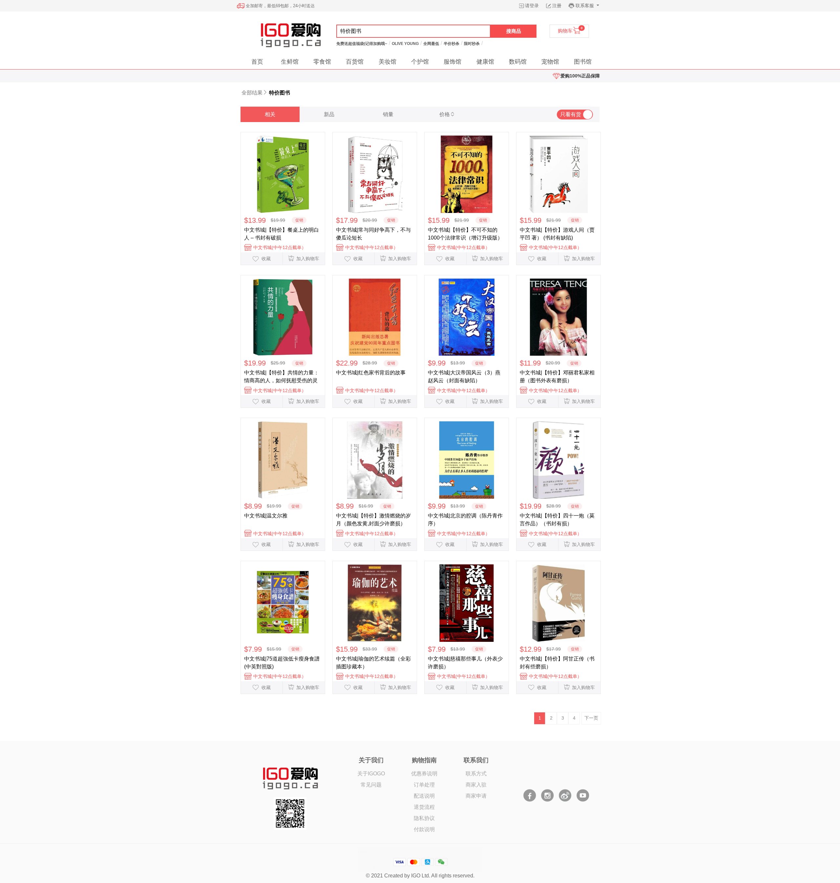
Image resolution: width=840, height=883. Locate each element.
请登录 (532, 5)
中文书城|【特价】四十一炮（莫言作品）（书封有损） (557, 519)
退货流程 (424, 807)
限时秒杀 (472, 43)
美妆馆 (387, 61)
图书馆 (583, 61)
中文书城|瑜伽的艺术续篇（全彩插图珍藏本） (373, 662)
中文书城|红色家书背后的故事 (371, 372)
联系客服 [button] (585, 5)
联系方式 (476, 773)
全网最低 (431, 43)
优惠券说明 (424, 773)
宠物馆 (550, 61)
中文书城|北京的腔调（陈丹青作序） (465, 519)
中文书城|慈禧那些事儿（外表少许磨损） (465, 662)
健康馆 (485, 61)
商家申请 (476, 796)
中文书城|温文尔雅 (265, 515)
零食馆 (322, 61)
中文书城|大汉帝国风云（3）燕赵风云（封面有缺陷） (464, 376)
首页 (257, 61)
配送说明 (424, 796)
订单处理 (424, 785)
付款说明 (424, 829)
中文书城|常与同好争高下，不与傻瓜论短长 (373, 234)
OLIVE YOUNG (405, 43)
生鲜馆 (290, 61)
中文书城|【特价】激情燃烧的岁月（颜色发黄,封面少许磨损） (373, 519)
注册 (556, 5)
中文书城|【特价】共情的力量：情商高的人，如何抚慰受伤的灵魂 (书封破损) (281, 377)
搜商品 (513, 31)
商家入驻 (476, 785)
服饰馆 (452, 61)
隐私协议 (424, 818)
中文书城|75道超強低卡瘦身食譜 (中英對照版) (282, 662)
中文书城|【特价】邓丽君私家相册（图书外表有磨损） (557, 376)
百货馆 (355, 61)
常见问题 (371, 785)
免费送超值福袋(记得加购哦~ (361, 43)
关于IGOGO (371, 773)
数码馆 (518, 61)
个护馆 (420, 61)
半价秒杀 (451, 43)
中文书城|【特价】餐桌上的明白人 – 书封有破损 (281, 234)
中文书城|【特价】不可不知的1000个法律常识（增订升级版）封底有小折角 (465, 234)
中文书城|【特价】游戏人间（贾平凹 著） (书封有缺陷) (557, 234)
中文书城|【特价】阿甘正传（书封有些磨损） (557, 662)
